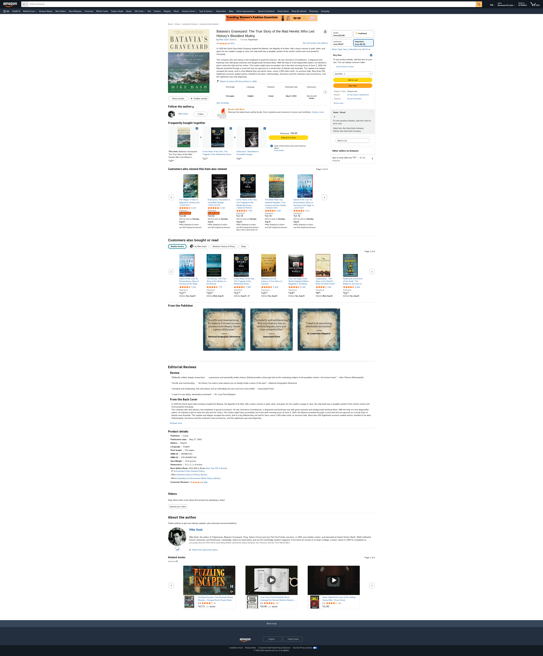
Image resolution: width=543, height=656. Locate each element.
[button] (6, 11)
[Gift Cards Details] (144, 11)
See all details (222, 103)
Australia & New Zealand (208, 24)
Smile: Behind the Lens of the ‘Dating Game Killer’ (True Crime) (338, 598)
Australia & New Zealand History (190, 471)
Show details (279, 150)
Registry (167, 11)
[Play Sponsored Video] (271, 580)
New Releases (75, 11)
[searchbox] (252, 4)
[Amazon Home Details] (196, 11)
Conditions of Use (236, 648)
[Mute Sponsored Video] (231, 591)
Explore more (318, 112)
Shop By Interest (299, 11)
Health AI (16, 11)
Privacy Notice (250, 648)
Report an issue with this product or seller (238, 81)
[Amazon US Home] (245, 640)
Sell (149, 11)
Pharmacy (313, 11)
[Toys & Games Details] (213, 11)
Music (176, 11)
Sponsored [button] (172, 561)
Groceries (89, 11)
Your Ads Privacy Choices (302, 648)
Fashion (157, 11)
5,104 (302, 287)
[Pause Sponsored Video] (231, 586)
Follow (200, 114)
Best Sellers (60, 11)
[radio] (342, 34)
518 (329, 287)
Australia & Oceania (189, 24)
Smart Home (283, 11)
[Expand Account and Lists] (514, 5)
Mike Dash (224, 39)
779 (220, 287)
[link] (218, 137)
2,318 (275, 287)
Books (129, 11)
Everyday (325, 11)
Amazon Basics (46, 11)
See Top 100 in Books (216, 468)
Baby (231, 11)
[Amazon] (10, 4)
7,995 (248, 287)
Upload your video (178, 506)
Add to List (342, 140)
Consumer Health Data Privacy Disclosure (274, 648)
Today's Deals (117, 11)
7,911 (193, 287)
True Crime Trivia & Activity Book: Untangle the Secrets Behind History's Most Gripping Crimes (277, 598)
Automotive (221, 11)
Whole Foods (102, 11)
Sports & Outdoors (266, 11)
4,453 (357, 287)
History (177, 24)
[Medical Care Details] (36, 11)
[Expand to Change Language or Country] (493, 5)
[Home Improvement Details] (255, 11)
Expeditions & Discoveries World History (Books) (198, 478)
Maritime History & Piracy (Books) (192, 474)
